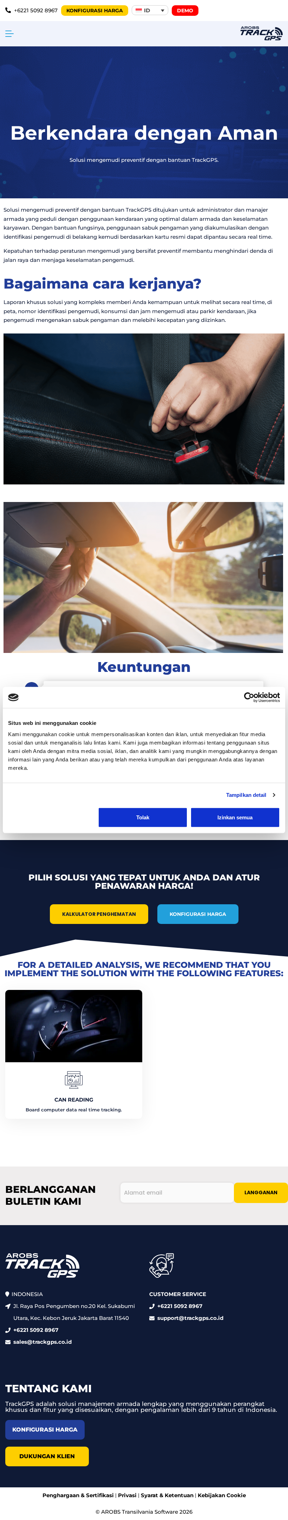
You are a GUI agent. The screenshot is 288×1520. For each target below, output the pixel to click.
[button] (150, 10)
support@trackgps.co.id (190, 1318)
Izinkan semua (235, 817)
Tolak (142, 817)
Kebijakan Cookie (222, 1495)
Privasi (127, 1495)
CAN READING (73, 1099)
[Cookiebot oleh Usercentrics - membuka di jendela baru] (249, 697)
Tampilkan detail (246, 795)
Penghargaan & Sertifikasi (78, 1495)
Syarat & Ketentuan (167, 1495)
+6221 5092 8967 (35, 1330)
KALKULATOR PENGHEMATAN (99, 914)
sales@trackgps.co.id (42, 1342)
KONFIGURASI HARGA (198, 914)
